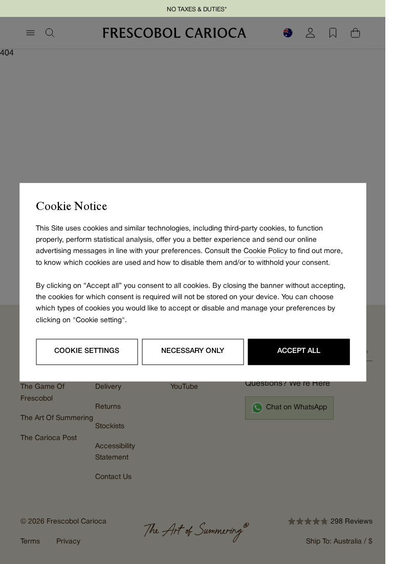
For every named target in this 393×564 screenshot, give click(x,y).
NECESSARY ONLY (192, 351)
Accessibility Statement (115, 452)
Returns (108, 407)
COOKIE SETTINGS (86, 351)
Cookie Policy (266, 251)
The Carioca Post (48, 438)
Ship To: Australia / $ (339, 541)
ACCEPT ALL (298, 351)
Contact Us (113, 477)
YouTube (184, 387)
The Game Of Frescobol (42, 393)
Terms (30, 541)
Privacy (68, 541)
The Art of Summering (56, 418)
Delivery (108, 387)
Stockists (109, 426)
